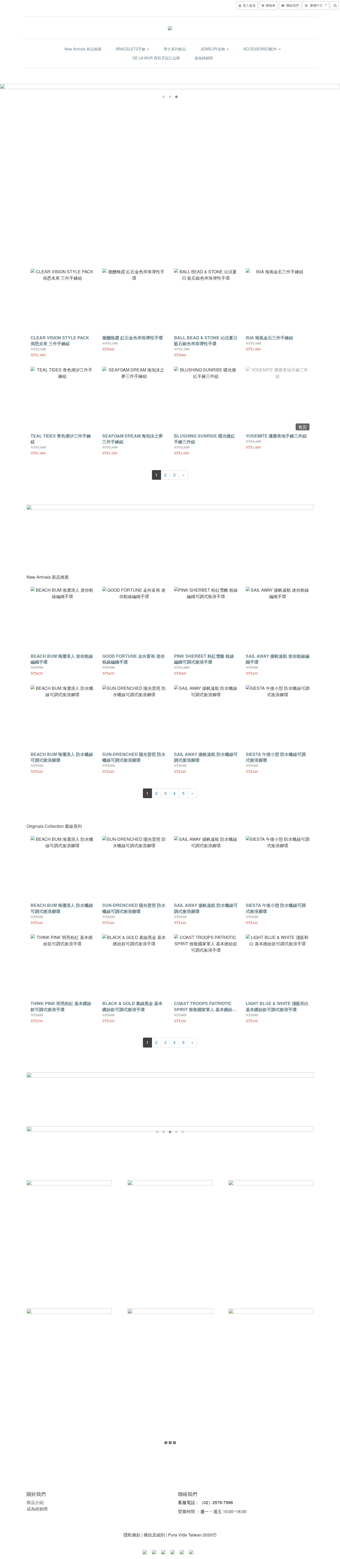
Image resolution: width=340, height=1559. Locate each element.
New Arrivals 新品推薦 (83, 48)
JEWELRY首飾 (213, 48)
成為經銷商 (203, 57)
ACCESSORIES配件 (260, 48)
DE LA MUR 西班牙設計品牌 (156, 57)
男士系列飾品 (175, 48)
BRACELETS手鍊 (131, 48)
